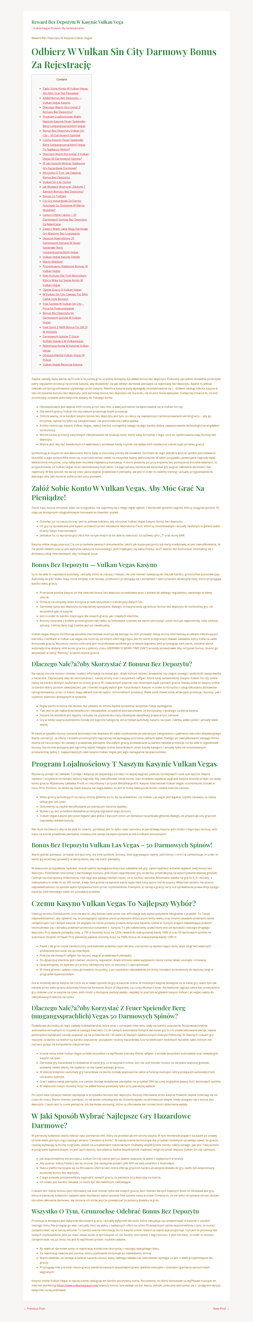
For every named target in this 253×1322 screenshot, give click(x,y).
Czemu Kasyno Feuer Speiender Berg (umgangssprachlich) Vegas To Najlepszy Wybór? (64, 144)
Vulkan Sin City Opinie (57, 182)
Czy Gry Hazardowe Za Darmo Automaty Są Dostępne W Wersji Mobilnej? (64, 205)
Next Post (221, 1308)
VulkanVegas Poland (46, 28)
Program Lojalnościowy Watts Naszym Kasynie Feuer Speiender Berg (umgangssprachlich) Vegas (64, 121)
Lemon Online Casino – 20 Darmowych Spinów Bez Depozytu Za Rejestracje (65, 219)
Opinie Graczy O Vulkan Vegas (62, 290)
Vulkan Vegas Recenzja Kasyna (62, 364)
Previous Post (34, 1308)
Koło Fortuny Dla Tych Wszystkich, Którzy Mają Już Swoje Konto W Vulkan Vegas (65, 280)
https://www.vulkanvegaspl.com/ (77, 1285)
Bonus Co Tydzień (54, 196)
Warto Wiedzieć (53, 262)
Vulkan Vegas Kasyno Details (61, 257)
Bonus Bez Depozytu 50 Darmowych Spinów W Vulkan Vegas (62, 317)
